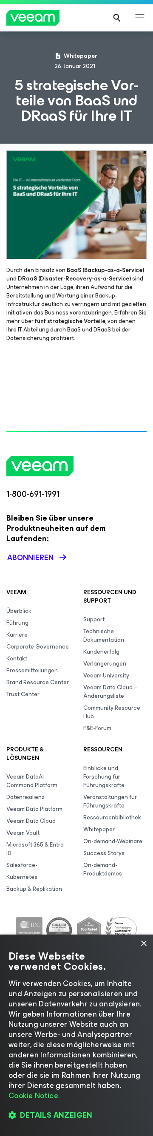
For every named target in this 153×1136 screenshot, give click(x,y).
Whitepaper (99, 829)
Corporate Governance (37, 647)
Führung (17, 623)
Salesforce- (21, 865)
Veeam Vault (23, 833)
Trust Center (23, 694)
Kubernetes (21, 877)
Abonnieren (30, 557)
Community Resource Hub (111, 712)
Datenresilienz (25, 797)
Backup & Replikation (34, 889)
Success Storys (104, 853)
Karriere (17, 635)
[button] (76, 1115)
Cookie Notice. (34, 1095)
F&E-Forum (97, 728)
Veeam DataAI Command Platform (31, 781)
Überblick (18, 611)
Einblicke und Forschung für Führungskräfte (104, 776)
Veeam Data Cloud (31, 821)
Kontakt (16, 658)
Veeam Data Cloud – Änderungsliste (110, 692)
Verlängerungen (104, 664)
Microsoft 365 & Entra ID (35, 849)
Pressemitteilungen (32, 670)
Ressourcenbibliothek (112, 817)
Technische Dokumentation (103, 635)
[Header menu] (140, 18)
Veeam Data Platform (34, 809)
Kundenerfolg (101, 652)
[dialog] (76, 1035)
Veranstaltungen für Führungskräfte (110, 801)
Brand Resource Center (37, 682)
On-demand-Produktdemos (102, 869)
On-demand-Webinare (112, 841)
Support (94, 619)
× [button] (143, 944)
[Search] (117, 17)
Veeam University (106, 675)
